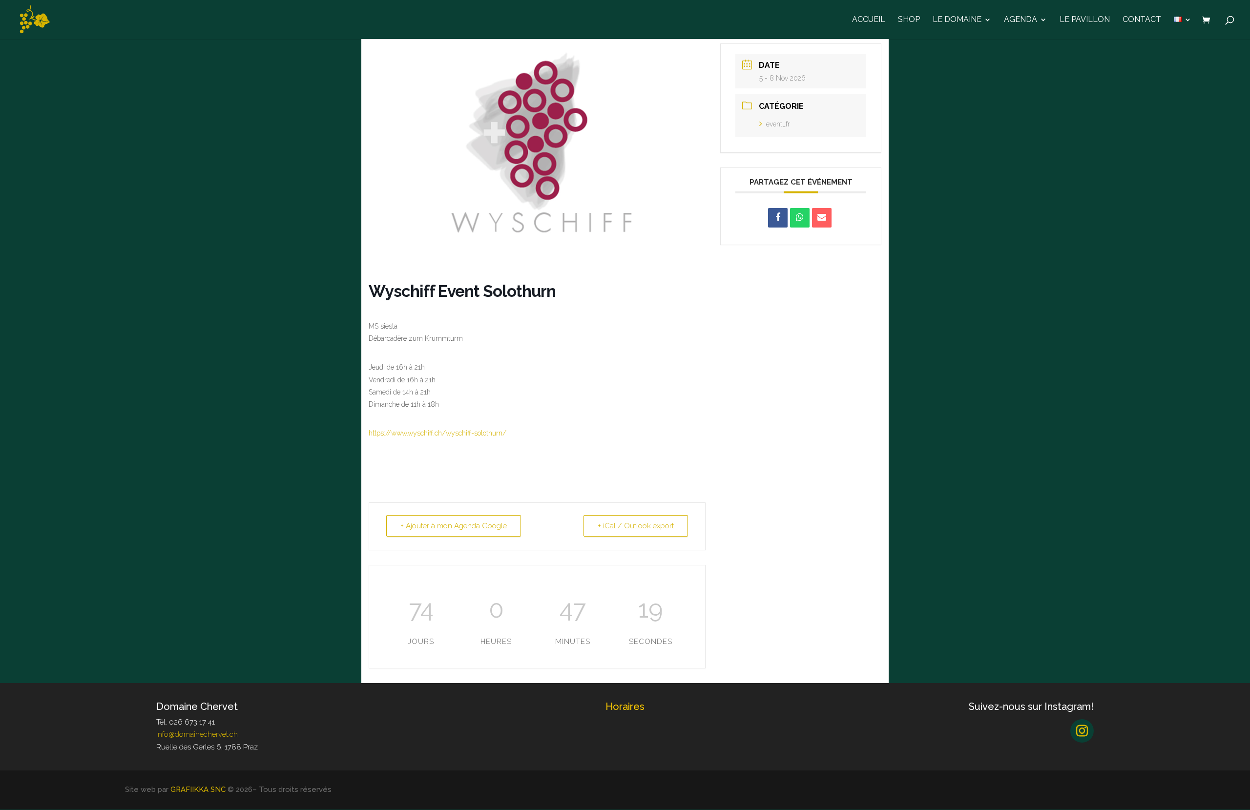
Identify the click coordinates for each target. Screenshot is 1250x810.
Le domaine (957, 20)
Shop (909, 20)
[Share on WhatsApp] (800, 218)
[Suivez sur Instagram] (1082, 731)
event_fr (778, 124)
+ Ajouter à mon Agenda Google (453, 525)
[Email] (822, 218)
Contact (1142, 20)
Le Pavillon (1085, 20)
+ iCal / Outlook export (636, 525)
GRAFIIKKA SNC (198, 789)
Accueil (868, 20)
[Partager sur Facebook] (778, 218)
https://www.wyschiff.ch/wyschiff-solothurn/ (437, 433)
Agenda (1020, 20)
